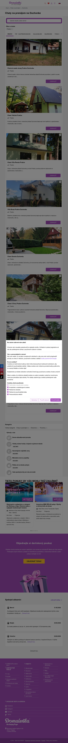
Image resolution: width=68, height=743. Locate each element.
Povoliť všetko (55, 400)
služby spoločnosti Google (48, 358)
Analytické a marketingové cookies (19, 387)
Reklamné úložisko (14, 390)
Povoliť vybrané (44, 400)
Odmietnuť (34, 400)
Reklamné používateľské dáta (18, 392)
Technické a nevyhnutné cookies (18, 385)
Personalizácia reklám (15, 394)
